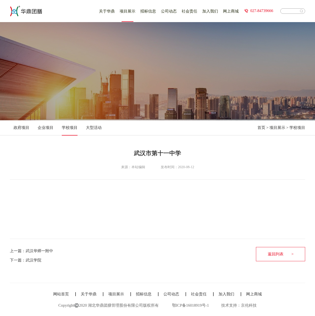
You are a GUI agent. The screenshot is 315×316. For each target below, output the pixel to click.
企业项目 (45, 127)
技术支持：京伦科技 (239, 305)
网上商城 (231, 11)
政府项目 (21, 127)
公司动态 (169, 11)
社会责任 (189, 11)
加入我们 (210, 11)
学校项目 (297, 127)
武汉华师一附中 (39, 251)
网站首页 (61, 294)
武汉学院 (33, 260)
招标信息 (148, 11)
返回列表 (276, 254)
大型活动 (94, 127)
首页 (261, 127)
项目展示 (127, 11)
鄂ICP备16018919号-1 (190, 305)
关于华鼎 (107, 11)
